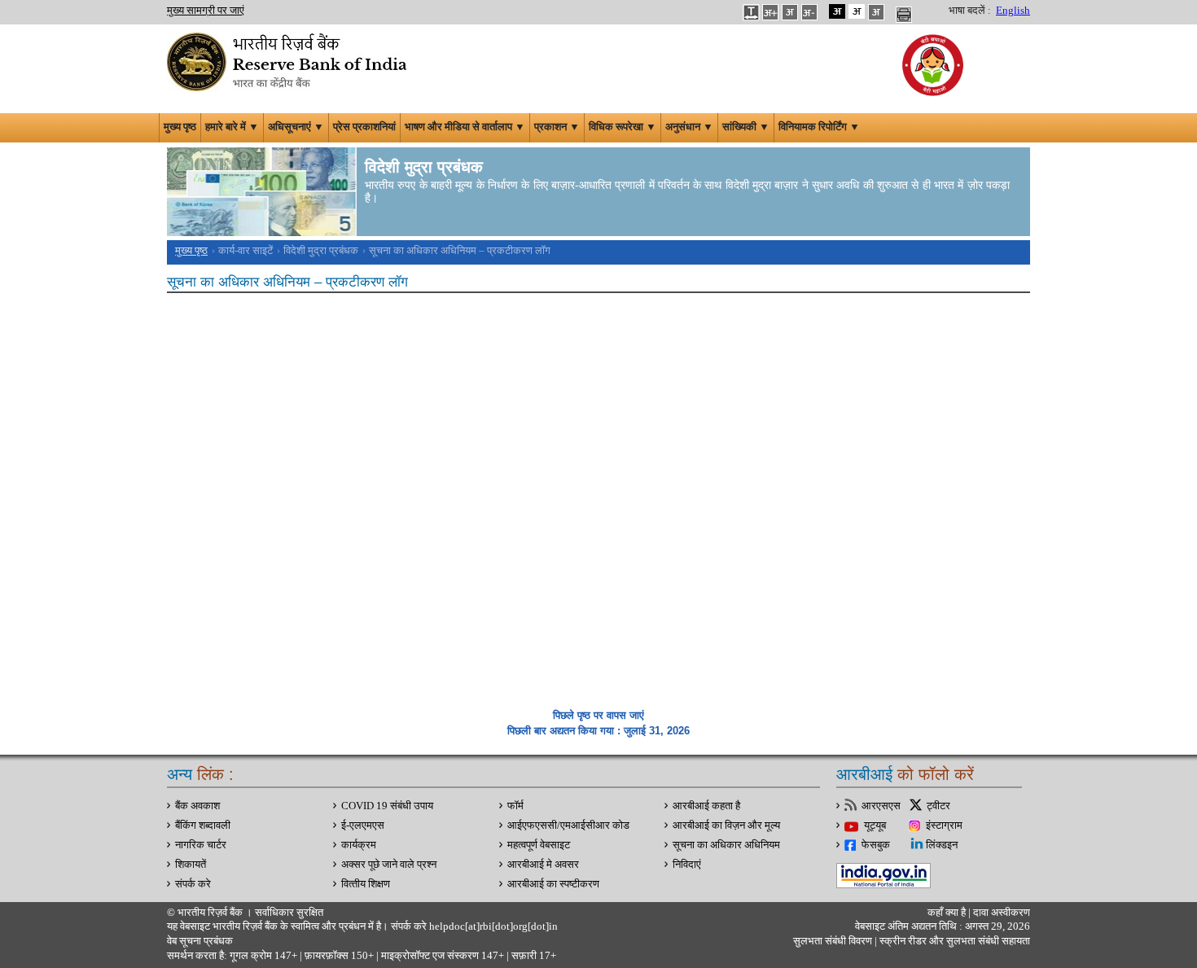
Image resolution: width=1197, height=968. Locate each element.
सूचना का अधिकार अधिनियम (726, 845)
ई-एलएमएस (362, 825)
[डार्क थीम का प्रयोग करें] (837, 11)
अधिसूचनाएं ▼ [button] (296, 127)
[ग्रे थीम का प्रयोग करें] (876, 11)
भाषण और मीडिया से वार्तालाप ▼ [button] (465, 127)
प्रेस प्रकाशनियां (364, 127)
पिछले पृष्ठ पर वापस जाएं (598, 715)
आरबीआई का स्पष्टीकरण (553, 884)
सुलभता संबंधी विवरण (832, 941)
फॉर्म (515, 806)
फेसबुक (876, 845)
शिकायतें (190, 864)
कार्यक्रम (358, 845)
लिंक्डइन (942, 845)
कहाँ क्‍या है (947, 912)
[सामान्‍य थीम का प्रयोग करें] (856, 11)
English (1013, 10)
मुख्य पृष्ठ (180, 127)
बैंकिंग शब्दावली (202, 825)
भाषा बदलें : (970, 10)
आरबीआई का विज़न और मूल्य (726, 825)
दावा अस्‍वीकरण (1001, 912)
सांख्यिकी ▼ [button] (746, 127)
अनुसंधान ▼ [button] (689, 127)
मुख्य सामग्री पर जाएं (205, 10)
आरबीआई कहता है (706, 806)
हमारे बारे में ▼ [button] (232, 127)
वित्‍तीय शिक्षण (365, 884)
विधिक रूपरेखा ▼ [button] (622, 127)
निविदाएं (687, 864)
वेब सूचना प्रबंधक (200, 941)
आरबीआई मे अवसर (543, 864)
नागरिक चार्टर (200, 845)
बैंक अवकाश (197, 806)
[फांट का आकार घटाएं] (809, 11)
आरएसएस (881, 806)
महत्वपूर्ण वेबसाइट (538, 845)
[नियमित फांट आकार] (790, 11)
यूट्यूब (875, 825)
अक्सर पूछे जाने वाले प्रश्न (388, 864)
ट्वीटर (938, 806)
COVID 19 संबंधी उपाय (387, 806)
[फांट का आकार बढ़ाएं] (770, 11)
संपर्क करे (193, 884)
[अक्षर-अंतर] (751, 11)
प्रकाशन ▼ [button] (557, 127)
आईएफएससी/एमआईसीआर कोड (568, 825)
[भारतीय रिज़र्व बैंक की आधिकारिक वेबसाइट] (289, 60)
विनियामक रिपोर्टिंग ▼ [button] (819, 127)
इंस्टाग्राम (944, 825)
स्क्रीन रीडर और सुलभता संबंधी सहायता (953, 941)
